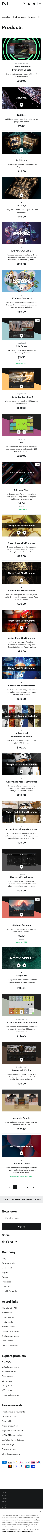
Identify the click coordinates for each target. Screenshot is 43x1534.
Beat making (7, 1421)
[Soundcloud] (16, 1241)
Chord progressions (11, 1454)
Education (6, 1286)
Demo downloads (10, 1345)
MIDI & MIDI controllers (12, 1435)
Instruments (19, 17)
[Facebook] (3, 1241)
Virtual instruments (10, 1367)
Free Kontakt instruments (13, 1412)
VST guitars (7, 1385)
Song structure (9, 1449)
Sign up (21, 1226)
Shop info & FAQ (9, 1308)
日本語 (4, 1495)
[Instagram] (7, 1241)
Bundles (6, 17)
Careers (5, 1277)
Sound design (8, 1444)
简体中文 (5, 1501)
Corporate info (8, 1263)
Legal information (10, 1291)
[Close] (40, 1511)
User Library (7, 1341)
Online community (10, 1336)
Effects (31, 17)
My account (7, 1313)
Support (5, 1272)
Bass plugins (7, 1376)
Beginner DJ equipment (12, 1430)
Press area (6, 1282)
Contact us (7, 1268)
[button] (21, 150)
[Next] (33, 1187)
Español (4, 1508)
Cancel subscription (11, 1331)
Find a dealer (7, 1322)
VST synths (7, 1381)
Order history (8, 1317)
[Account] (29, 3)
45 (28, 1187)
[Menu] (40, 3)
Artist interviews (9, 1416)
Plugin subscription (10, 1395)
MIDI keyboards (9, 1371)
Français (5, 1505)
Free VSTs (6, 1362)
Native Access (8, 1327)
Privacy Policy (27, 1531)
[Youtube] (11, 1241)
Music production (10, 1426)
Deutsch (4, 1498)
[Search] (24, 3)
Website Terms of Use (10, 1531)
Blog (4, 1258)
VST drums (7, 1390)
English (4, 1492)
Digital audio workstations (13, 1440)
